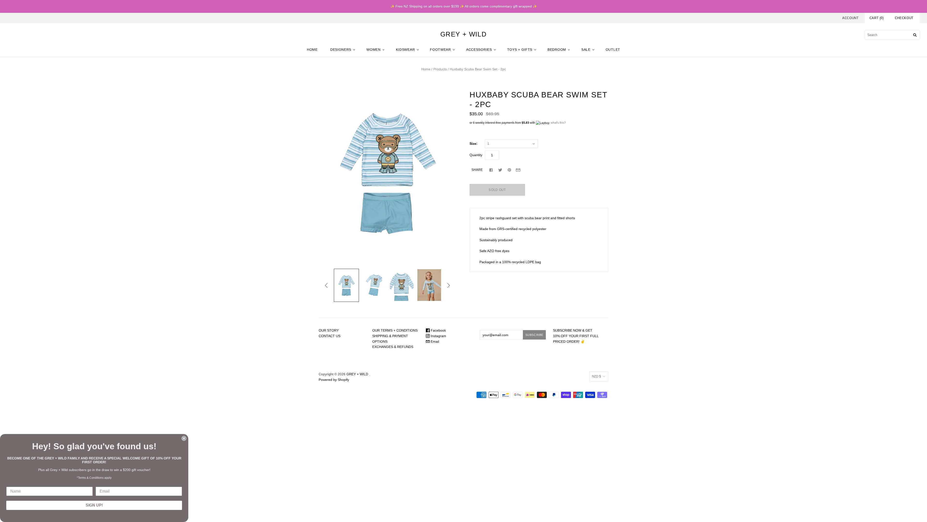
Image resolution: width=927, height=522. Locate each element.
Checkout (904, 18)
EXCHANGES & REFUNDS (392, 347)
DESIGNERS (340, 49)
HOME (312, 49)
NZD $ (596, 376)
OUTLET (613, 49)
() (877, 18)
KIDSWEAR (405, 49)
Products (440, 69)
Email (434, 341)
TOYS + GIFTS (519, 49)
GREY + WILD (357, 374)
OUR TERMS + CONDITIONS (395, 330)
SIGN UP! (94, 505)
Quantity (476, 155)
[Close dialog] (184, 438)
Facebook (438, 330)
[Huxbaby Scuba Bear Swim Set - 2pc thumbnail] (346, 285)
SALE (585, 49)
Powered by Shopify (334, 380)
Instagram (438, 336)
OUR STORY (329, 330)
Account (850, 18)
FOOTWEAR (440, 49)
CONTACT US (329, 336)
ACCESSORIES (479, 49)
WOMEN (373, 49)
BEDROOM (557, 49)
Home (425, 69)
